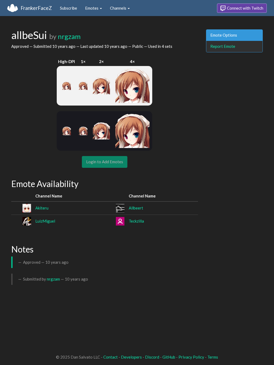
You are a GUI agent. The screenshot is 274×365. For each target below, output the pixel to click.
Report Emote (222, 46)
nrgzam (69, 36)
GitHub (168, 357)
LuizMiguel (45, 221)
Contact (110, 357)
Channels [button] (118, 8)
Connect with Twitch (244, 8)
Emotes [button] (92, 8)
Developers (131, 357)
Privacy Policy (191, 357)
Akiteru (41, 207)
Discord (152, 357)
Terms (212, 357)
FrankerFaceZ (36, 8)
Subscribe (68, 8)
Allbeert (136, 207)
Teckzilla (136, 221)
